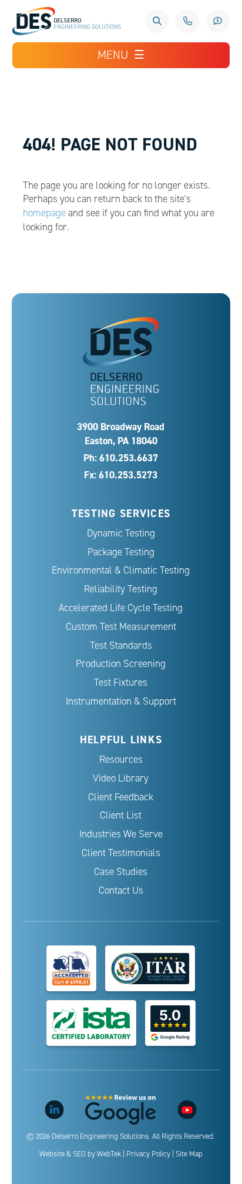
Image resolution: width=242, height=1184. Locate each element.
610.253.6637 (187, 21)
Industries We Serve (121, 834)
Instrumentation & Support (121, 701)
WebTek (109, 1154)
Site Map (189, 1154)
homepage (44, 213)
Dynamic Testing (121, 533)
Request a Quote (218, 21)
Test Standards (121, 645)
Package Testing (121, 552)
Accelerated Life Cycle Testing (121, 608)
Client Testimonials (121, 853)
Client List (121, 815)
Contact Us (121, 890)
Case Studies (120, 872)
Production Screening (121, 664)
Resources (121, 759)
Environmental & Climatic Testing (121, 570)
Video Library (121, 778)
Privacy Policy (148, 1154)
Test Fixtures (120, 682)
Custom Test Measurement (121, 626)
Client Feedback (120, 797)
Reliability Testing (120, 589)
